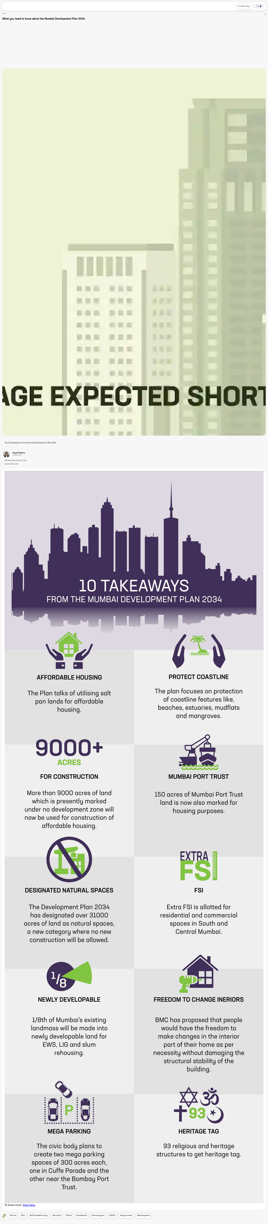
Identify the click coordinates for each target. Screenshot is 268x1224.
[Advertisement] (134, 44)
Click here (29, 1205)
